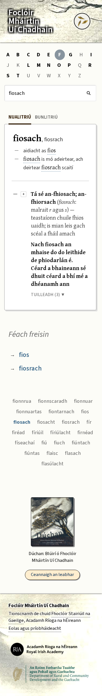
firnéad (85, 432)
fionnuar (83, 401)
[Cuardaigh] (88, 93)
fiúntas (32, 453)
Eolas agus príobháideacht (34, 628)
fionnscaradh (52, 401)
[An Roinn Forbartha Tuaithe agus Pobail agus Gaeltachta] (51, 674)
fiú (44, 442)
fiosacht (46, 422)
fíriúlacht (60, 432)
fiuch (59, 442)
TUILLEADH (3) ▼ (48, 295)
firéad (18, 432)
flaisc (52, 453)
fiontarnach (61, 411)
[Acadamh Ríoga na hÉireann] (43, 649)
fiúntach (81, 442)
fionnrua (21, 401)
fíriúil (37, 432)
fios (51, 150)
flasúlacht (52, 463)
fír (89, 422)
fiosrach (51, 167)
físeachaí (25, 442)
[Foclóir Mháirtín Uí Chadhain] (82, 21)
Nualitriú (19, 117)
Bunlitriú (46, 117)
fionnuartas (29, 411)
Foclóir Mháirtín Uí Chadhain (38, 605)
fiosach (31, 159)
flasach (73, 453)
